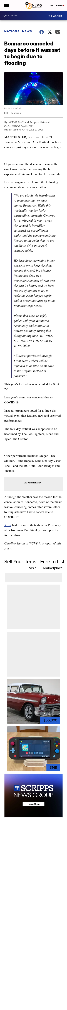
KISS (7, 525)
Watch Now (56, 5)
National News (18, 31)
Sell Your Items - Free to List (34, 561)
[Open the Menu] (6, 5)
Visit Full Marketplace (46, 568)
